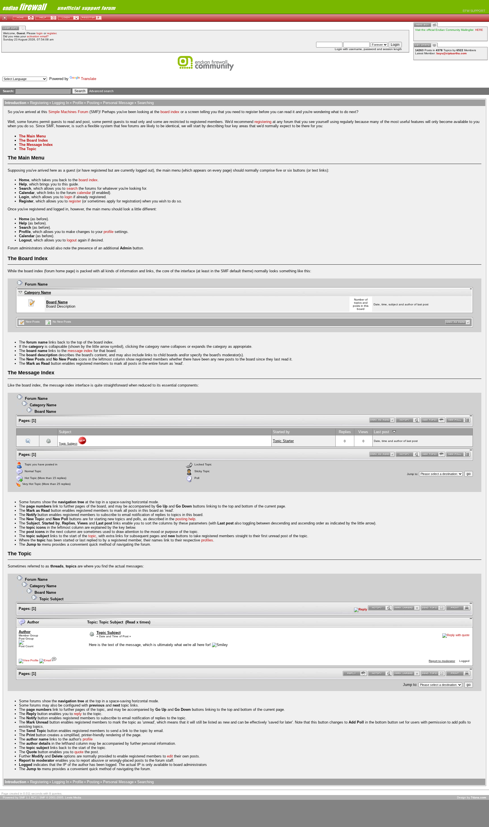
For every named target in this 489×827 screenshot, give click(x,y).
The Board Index (33, 140)
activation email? (38, 36)
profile (108, 232)
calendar (84, 193)
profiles (207, 540)
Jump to (412, 474)
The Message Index (36, 144)
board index (169, 112)
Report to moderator (442, 660)
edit (170, 756)
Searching (145, 103)
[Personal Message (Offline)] (54, 660)
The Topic (27, 149)
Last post (383, 432)
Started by (281, 432)
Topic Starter (283, 441)
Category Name (37, 292)
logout (72, 240)
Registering (39, 103)
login (40, 33)
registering (262, 122)
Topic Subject (68, 443)
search (72, 188)
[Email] (45, 660)
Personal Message (118, 103)
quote (78, 752)
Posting (93, 103)
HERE (479, 29)
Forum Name (36, 284)
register (51, 33)
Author (25, 632)
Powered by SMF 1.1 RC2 (20, 797)
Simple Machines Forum (68, 112)
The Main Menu (32, 136)
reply (78, 714)
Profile (78, 103)
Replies (345, 432)
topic (92, 536)
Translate (88, 79)
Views (363, 432)
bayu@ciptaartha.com (451, 53)
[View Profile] (28, 660)
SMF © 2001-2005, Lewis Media (60, 797)
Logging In (60, 103)
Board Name (57, 302)
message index (80, 351)
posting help (185, 519)
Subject (65, 432)
